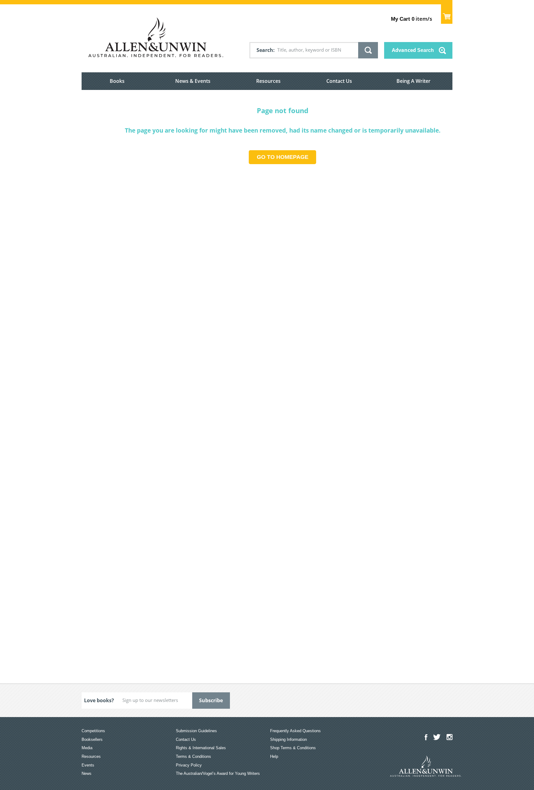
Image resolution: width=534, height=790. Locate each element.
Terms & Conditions (193, 756)
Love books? (99, 700)
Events (88, 765)
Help (274, 756)
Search (264, 50)
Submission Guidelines (196, 730)
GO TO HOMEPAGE (282, 157)
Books (117, 81)
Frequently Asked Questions (295, 730)
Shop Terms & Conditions (293, 747)
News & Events (192, 81)
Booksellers (92, 739)
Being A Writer (413, 81)
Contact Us (339, 81)
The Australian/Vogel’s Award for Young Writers (218, 773)
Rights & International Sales (201, 747)
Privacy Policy (189, 765)
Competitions (93, 730)
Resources (268, 81)
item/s (411, 18)
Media (87, 747)
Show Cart (446, 14)
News (86, 773)
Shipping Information (288, 739)
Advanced (413, 50)
